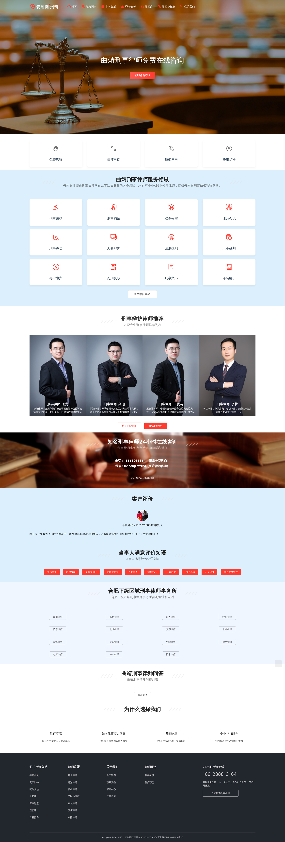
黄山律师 (72, 789)
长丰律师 (170, 654)
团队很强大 (112, 572)
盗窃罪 (33, 810)
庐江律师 (114, 654)
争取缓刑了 (91, 572)
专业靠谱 (133, 572)
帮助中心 (111, 789)
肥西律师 (227, 641)
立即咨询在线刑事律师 (143, 478)
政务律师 (170, 616)
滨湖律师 (170, 629)
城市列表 (91, 6)
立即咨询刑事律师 (220, 793)
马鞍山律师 (73, 796)
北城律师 (114, 629)
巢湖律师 (227, 629)
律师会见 (34, 775)
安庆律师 (72, 810)
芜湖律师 (72, 782)
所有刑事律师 (129, 425)
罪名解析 (130, 6)
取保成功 (71, 572)
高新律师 (114, 616)
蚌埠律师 (72, 775)
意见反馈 (111, 796)
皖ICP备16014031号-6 (172, 837)
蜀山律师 (58, 616)
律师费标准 (168, 6)
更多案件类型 (142, 294)
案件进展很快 (231, 572)
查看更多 (142, 695)
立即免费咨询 (142, 75)
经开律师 (227, 616)
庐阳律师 (114, 641)
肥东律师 (58, 629)
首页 (74, 6)
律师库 (149, 6)
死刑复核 (34, 789)
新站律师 (170, 641)
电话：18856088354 (130, 460)
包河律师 (58, 654)
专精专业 (51, 572)
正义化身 (209, 572)
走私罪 (33, 796)
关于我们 (111, 775)
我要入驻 (149, 775)
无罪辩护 (34, 782)
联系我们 (189, 6)
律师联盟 (149, 782)
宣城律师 (72, 803)
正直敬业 (171, 572)
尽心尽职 (190, 572)
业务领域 (111, 6)
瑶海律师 (58, 641)
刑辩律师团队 (155, 425)
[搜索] (254, 6)
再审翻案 (34, 803)
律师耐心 (152, 572)
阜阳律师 (72, 817)
